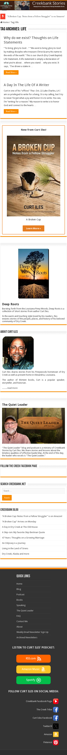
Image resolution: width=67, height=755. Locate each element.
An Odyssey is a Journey (13, 543)
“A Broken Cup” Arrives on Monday (19, 521)
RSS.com (31, 658)
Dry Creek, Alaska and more (15, 553)
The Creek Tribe (44, 709)
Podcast (20, 594)
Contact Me (22, 621)
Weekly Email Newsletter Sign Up (32, 632)
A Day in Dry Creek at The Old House (20, 527)
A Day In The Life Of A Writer (26, 85)
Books (19, 600)
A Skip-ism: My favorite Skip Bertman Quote (23, 532)
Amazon (48, 734)
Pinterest (47, 742)
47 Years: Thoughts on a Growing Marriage (23, 537)
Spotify (30, 680)
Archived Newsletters (26, 637)
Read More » (11, 72)
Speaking (21, 605)
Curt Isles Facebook (42, 718)
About (19, 626)
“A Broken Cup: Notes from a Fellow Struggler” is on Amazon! (36, 16)
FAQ (18, 616)
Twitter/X (47, 726)
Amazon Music (31, 669)
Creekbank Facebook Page (39, 701)
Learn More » (33, 228)
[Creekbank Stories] (33, 5)
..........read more (10, 388)
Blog (18, 589)
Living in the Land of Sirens (15, 548)
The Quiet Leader (25, 610)
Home (5, 22)
